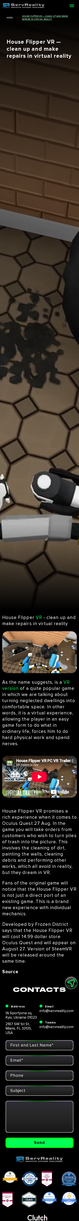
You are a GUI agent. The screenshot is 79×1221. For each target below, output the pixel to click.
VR (39, 617)
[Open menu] (71, 6)
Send (39, 1142)
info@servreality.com (57, 1011)
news (10, 17)
